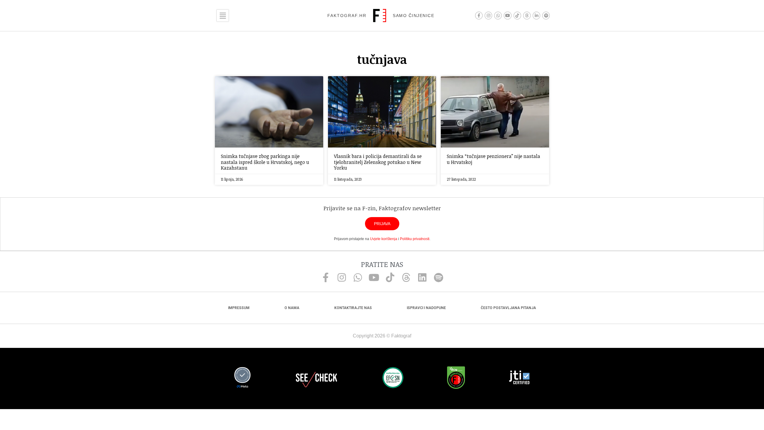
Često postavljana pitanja (508, 308)
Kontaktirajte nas (353, 308)
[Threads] (527, 15)
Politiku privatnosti (414, 239)
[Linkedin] (422, 277)
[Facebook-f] (479, 15)
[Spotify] (546, 15)
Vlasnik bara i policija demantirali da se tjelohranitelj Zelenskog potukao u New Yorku (378, 162)
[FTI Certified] (519, 378)
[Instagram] (488, 15)
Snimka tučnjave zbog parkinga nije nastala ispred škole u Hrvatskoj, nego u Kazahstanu (265, 162)
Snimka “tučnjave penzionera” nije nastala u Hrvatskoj (493, 159)
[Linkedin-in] (536, 15)
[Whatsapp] (498, 15)
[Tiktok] (517, 15)
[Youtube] (507, 15)
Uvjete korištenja (383, 239)
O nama (291, 308)
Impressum (238, 308)
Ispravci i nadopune (426, 308)
